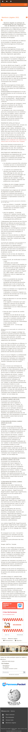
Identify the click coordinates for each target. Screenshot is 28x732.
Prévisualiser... (9, 640)
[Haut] (2, 1)
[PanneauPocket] (14, 684)
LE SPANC (6, 667)
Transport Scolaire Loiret (10, 668)
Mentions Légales (10, 722)
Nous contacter (10, 714)
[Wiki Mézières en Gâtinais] (14, 697)
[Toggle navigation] (25, 4)
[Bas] (11, 1)
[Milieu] (6, 1)
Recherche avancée (14, 674)
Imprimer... (19, 640)
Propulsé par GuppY (6, 728)
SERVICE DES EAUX (8, 661)
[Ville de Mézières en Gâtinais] (14, 648)
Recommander (9, 717)
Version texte (9, 720)
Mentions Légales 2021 (10, 17)
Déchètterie (6, 665)
